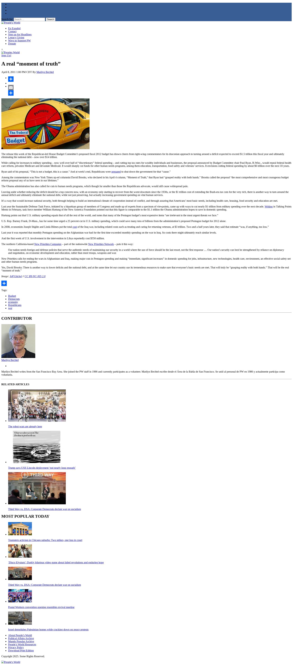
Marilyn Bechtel (45, 72)
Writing (269, 206)
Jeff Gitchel (16, 276)
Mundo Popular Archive (21, 641)
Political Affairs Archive (21, 638)
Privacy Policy (16, 647)
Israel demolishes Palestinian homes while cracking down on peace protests (48, 629)
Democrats (14, 299)
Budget (12, 295)
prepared (116, 171)
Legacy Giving (16, 37)
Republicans (14, 305)
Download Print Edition (21, 650)
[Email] (150, 87)
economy (13, 302)
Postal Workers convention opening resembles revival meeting (41, 607)
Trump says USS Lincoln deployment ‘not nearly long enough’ (42, 467)
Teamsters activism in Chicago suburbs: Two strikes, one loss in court (45, 540)
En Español (14, 28)
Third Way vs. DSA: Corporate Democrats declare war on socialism (44, 509)
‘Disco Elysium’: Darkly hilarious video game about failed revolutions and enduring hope (56, 562)
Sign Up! (6, 55)
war (10, 308)
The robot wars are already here (25, 426)
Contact (12, 31)
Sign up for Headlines (20, 34)
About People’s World (20, 635)
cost (75, 226)
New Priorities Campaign (47, 244)
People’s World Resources (22, 644)
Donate (12, 43)
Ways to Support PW (19, 40)
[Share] (150, 79)
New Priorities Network (101, 244)
